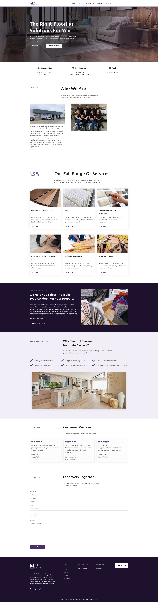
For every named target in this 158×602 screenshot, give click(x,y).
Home (74, 3)
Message (32, 520)
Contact (109, 3)
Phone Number (34, 513)
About (81, 3)
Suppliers (100, 3)
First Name (33, 491)
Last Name (33, 498)
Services (89, 3)
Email (31, 506)
